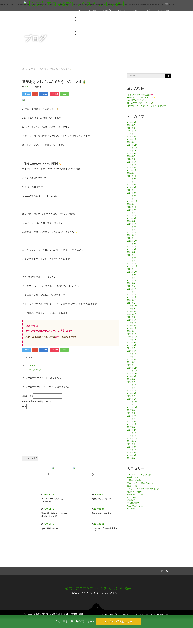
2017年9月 (132, 410)
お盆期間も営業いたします (139, 100)
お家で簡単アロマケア (51, 528)
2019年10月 (132, 339)
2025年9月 (132, 153)
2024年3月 (132, 193)
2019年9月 (132, 342)
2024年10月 (132, 176)
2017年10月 (132, 407)
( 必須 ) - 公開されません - (37, 401)
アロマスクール (163, 10)
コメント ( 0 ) (33, 365)
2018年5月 (132, 387)
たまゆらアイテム (135, 506)
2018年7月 (132, 382)
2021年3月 (132, 292)
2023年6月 (132, 218)
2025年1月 (132, 170)
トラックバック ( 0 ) (36, 370)
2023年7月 (132, 215)
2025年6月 (132, 159)
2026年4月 (132, 133)
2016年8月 (132, 447)
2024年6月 (132, 184)
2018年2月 (132, 396)
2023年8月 (132, 212)
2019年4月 (132, 356)
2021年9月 (132, 275)
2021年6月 (132, 283)
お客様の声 (132, 500)
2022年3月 (132, 258)
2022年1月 (132, 263)
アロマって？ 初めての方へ (140, 483)
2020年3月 (132, 325)
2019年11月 (132, 337)
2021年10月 (132, 272)
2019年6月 (132, 351)
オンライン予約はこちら (118, 621)
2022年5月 (132, 252)
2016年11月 (132, 438)
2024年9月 (132, 179)
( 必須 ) (27, 396)
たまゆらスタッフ (135, 497)
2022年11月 (132, 238)
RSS (166, 571)
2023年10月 (132, 207)
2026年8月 (132, 122)
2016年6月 (132, 452)
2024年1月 (132, 198)
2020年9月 (132, 308)
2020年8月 (132, 311)
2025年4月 (132, 165)
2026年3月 (132, 136)
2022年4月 (132, 255)
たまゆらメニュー (135, 494)
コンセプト (107, 10)
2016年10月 (132, 441)
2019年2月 (132, 362)
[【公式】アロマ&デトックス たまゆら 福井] (74, 3)
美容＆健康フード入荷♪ (102, 513)
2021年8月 (132, 277)
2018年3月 (132, 393)
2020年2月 (132, 328)
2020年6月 (132, 317)
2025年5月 (132, 162)
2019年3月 (132, 359)
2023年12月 (132, 201)
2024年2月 (132, 196)
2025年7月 (132, 156)
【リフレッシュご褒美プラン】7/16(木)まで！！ (148, 106)
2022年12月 (132, 235)
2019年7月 (132, 348)
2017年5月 (132, 421)
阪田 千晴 (132, 486)
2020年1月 (132, 331)
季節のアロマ (133, 503)
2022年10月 (132, 241)
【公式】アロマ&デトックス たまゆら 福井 (97, 588)
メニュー (92, 10)
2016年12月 (132, 435)
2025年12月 (132, 145)
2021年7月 (132, 280)
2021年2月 (132, 294)
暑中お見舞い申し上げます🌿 (140, 103)
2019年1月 (132, 365)
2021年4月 (132, 289)
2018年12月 (132, 368)
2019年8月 (132, 345)
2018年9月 (132, 376)
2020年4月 (132, 323)
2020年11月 (132, 303)
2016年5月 (132, 455)
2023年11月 (132, 204)
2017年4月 (132, 424)
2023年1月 (132, 232)
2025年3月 (132, 167)
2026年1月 (132, 142)
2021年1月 (132, 297)
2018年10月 (132, 373)
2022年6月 (132, 249)
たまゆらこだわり (135, 491)
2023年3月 (132, 227)
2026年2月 (132, 139)
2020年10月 (132, 306)
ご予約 (147, 10)
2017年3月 (132, 427)
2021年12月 (132, 266)
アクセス (135, 10)
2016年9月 (132, 444)
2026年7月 (132, 125)
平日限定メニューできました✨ (141, 97)
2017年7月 (132, 416)
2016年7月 (132, 450)
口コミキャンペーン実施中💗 (140, 95)
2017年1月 (132, 433)
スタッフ (121, 10)
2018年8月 (132, 379)
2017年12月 (132, 402)
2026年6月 (132, 128)
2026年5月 (132, 131)
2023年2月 (132, 229)
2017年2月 (132, 430)
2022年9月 (132, 244)
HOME (80, 10)
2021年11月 (132, 269)
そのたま (37, 87)
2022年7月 (132, 246)
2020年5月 (132, 320)
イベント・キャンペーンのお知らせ (143, 489)
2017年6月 (132, 418)
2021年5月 (132, 286)
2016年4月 (132, 458)
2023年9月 (132, 210)
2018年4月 (132, 390)
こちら (58, 337)
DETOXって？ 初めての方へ (139, 475)
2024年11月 (132, 173)
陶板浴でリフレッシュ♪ (102, 498)
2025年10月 (132, 150)
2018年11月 (132, 371)
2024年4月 (132, 190)
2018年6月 (132, 385)
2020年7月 (132, 314)
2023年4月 (132, 224)
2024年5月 (132, 187)
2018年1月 (132, 399)
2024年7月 (132, 181)
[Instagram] (162, 571)
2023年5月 (132, 221)
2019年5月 (132, 354)
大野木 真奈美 (134, 480)
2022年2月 (132, 260)
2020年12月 (132, 300)
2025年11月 (132, 148)
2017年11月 (132, 404)
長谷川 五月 (133, 477)
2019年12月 (132, 334)
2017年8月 (132, 413)
